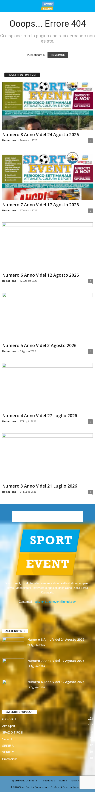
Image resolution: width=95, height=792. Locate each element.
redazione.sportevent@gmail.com (55, 601)
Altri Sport (8, 726)
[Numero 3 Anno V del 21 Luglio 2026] (47, 457)
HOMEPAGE (58, 55)
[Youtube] (61, 610)
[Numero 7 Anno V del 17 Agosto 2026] (47, 176)
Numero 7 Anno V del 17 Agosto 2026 (40, 205)
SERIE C (8, 752)
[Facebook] (34, 610)
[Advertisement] (47, 516)
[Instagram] (43, 610)
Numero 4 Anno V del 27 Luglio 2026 (39, 416)
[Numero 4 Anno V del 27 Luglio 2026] (47, 387)
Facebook (49, 780)
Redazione (9, 140)
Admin (63, 780)
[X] (52, 610)
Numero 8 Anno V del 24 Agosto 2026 (40, 134)
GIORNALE (9, 719)
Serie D (7, 739)
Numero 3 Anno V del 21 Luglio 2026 (39, 486)
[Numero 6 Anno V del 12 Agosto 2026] (47, 246)
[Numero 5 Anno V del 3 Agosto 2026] (47, 317)
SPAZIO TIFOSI (12, 732)
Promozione (9, 759)
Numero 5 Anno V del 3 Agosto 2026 (39, 345)
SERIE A (8, 745)
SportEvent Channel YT (25, 780)
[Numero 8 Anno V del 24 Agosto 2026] (47, 106)
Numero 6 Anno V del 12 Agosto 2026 (40, 275)
